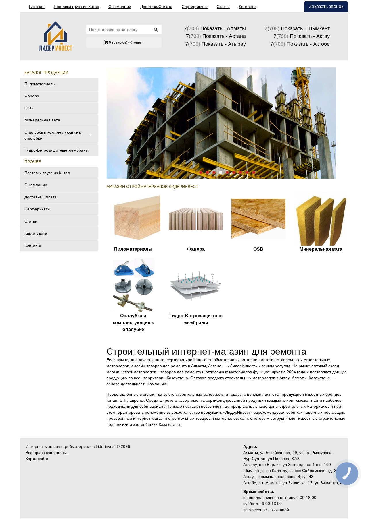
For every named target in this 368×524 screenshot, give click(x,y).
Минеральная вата (42, 120)
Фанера (31, 96)
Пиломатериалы (39, 84)
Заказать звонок (326, 6)
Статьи (223, 6)
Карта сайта (35, 233)
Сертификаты (195, 6)
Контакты (247, 6)
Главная (37, 6)
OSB (28, 108)
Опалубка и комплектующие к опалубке (52, 135)
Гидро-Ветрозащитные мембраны (56, 150)
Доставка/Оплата (156, 6)
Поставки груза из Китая (76, 6)
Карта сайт (36, 458)
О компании (119, 6)
